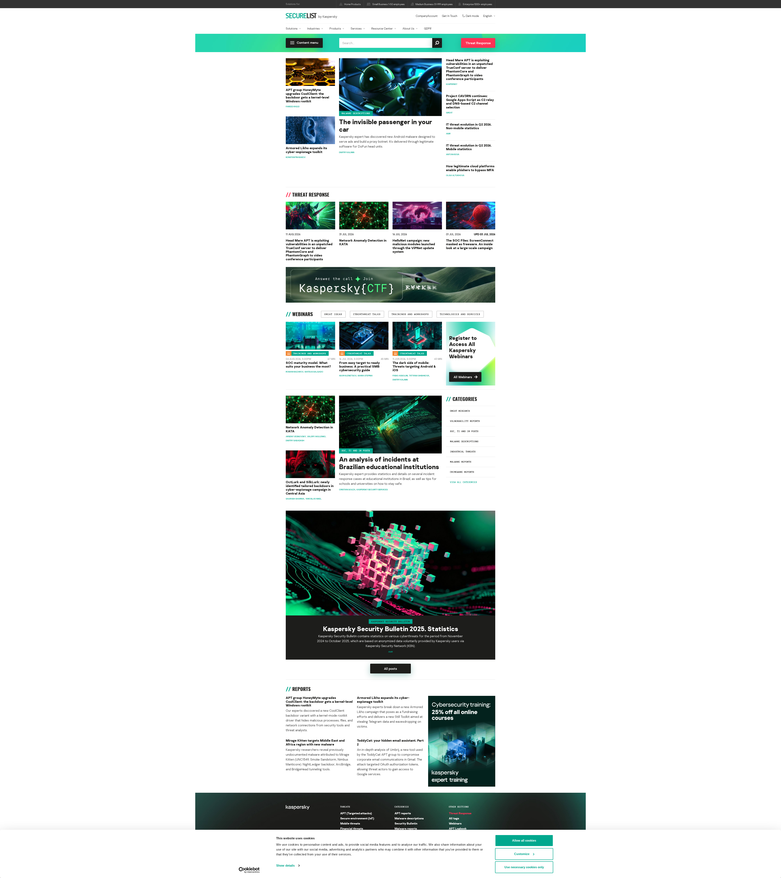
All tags (454, 818)
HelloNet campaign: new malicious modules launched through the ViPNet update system (414, 246)
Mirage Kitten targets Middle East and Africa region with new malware (315, 742)
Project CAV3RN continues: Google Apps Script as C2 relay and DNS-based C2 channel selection (470, 101)
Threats (345, 807)
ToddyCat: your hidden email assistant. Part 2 (390, 742)
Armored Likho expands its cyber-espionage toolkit (306, 150)
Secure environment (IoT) (357, 818)
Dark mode (472, 16)
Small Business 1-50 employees (388, 4)
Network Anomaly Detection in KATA (362, 242)
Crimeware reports (462, 472)
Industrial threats (463, 451)
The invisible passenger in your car (385, 125)
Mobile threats (350, 823)
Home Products (352, 4)
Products (335, 28)
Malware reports (460, 462)
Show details (285, 865)
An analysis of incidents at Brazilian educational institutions (389, 463)
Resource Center (382, 28)
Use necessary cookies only (524, 867)
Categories (402, 807)
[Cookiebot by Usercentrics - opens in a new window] (249, 870)
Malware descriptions (356, 113)
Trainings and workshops (309, 353)
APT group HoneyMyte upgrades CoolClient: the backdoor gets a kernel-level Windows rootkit (307, 95)
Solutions (292, 28)
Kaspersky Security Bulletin (390, 621)
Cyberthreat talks (359, 353)
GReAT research (460, 411)
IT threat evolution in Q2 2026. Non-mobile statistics (469, 126)
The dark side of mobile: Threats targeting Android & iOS (414, 366)
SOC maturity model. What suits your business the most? (308, 364)
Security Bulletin (406, 823)
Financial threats (351, 828)
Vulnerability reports (465, 421)
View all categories (463, 482)
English (487, 16)
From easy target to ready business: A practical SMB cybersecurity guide (359, 366)
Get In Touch (449, 16)
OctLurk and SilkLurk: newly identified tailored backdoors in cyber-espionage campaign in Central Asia (310, 487)
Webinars (455, 823)
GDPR (427, 28)
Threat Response (460, 813)
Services (356, 28)
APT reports (403, 813)
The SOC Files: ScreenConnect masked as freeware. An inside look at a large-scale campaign (469, 244)
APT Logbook (458, 828)
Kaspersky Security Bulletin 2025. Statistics (390, 629)
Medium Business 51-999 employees (434, 4)
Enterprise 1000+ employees (477, 4)
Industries (313, 28)
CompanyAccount (427, 16)
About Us (408, 28)
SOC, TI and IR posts (464, 431)
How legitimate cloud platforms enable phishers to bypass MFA (470, 168)
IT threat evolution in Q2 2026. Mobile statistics (469, 147)
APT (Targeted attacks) (356, 813)
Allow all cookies (524, 840)
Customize (521, 854)
